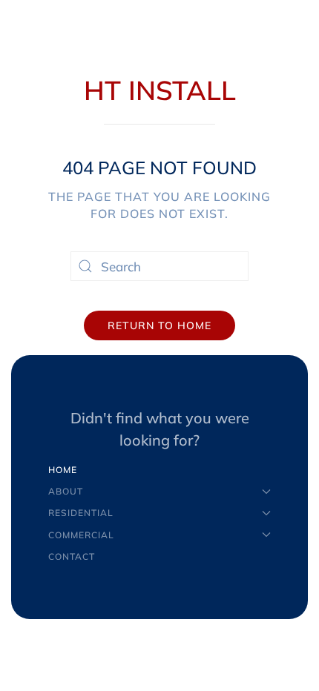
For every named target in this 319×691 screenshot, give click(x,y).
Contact (71, 556)
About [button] (65, 491)
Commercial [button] (81, 534)
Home (62, 469)
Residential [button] (81, 512)
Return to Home (159, 325)
